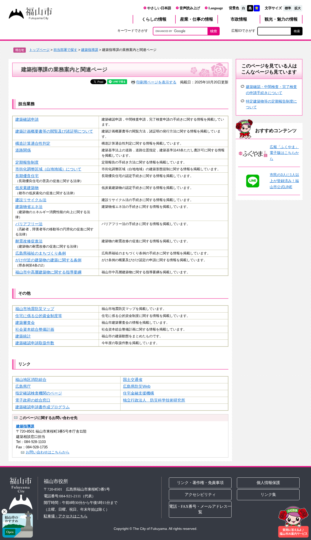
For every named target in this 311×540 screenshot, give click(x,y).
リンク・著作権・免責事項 (200, 482)
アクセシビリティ (200, 494)
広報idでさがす (243, 30)
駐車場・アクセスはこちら (65, 516)
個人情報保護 (268, 482)
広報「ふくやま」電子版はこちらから (284, 153)
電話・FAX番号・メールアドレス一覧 (200, 509)
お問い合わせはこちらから (47, 452)
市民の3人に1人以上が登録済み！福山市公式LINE (284, 181)
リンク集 (268, 494)
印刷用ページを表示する (156, 82)
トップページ (39, 50)
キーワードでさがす (132, 30)
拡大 (297, 8)
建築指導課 (89, 50)
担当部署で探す (65, 50)
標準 (288, 8)
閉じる (4, 512)
